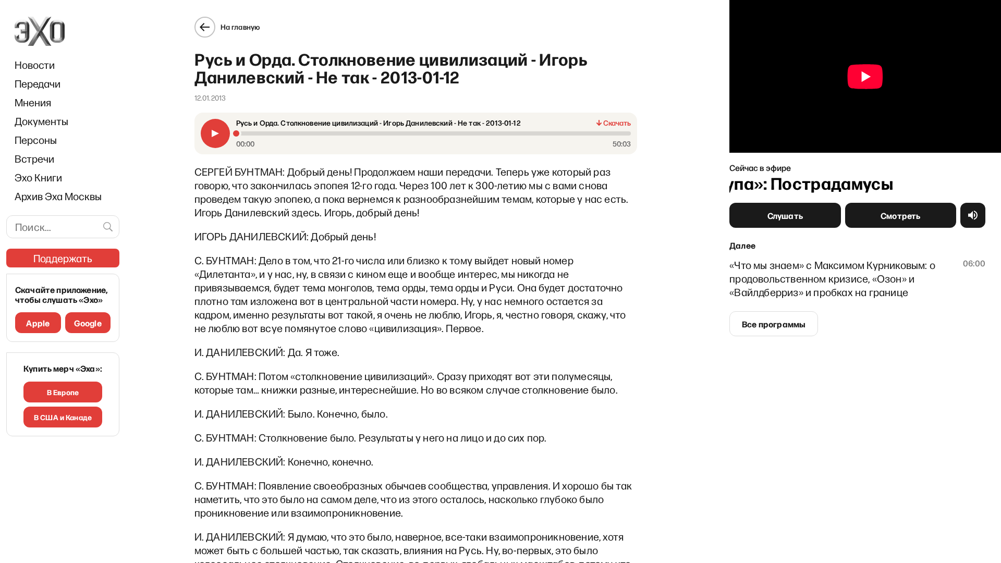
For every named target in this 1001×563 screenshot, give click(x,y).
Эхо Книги (38, 177)
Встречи (34, 158)
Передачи (37, 83)
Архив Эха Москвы (58, 196)
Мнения (33, 102)
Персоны (36, 139)
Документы (41, 121)
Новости (35, 64)
